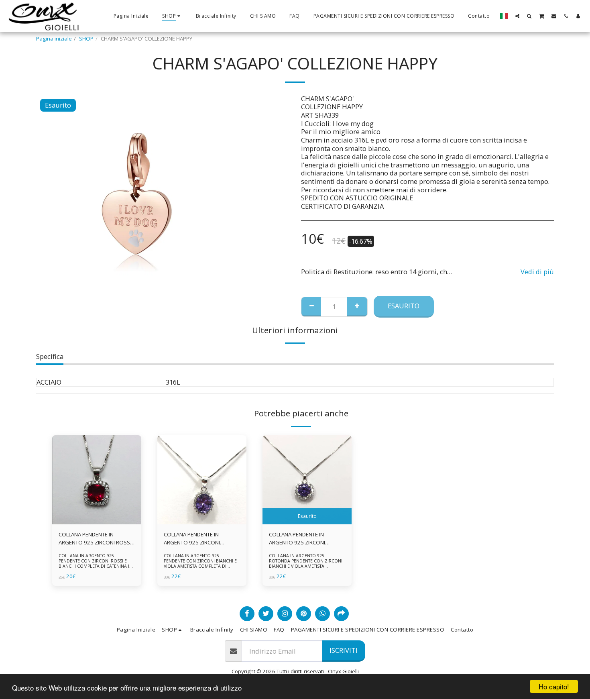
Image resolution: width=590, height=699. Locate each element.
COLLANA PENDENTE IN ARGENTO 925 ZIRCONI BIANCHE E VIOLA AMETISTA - (303, 539)
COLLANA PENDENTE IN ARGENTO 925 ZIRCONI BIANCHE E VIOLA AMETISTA (196, 539)
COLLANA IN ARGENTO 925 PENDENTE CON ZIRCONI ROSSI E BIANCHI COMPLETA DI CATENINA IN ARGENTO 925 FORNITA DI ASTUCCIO (96, 564)
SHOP (86, 38)
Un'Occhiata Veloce (96, 521)
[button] (517, 15)
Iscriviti (344, 650)
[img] (96, 479)
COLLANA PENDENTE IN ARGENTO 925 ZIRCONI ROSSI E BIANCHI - (95, 539)
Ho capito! (554, 686)
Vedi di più (537, 272)
